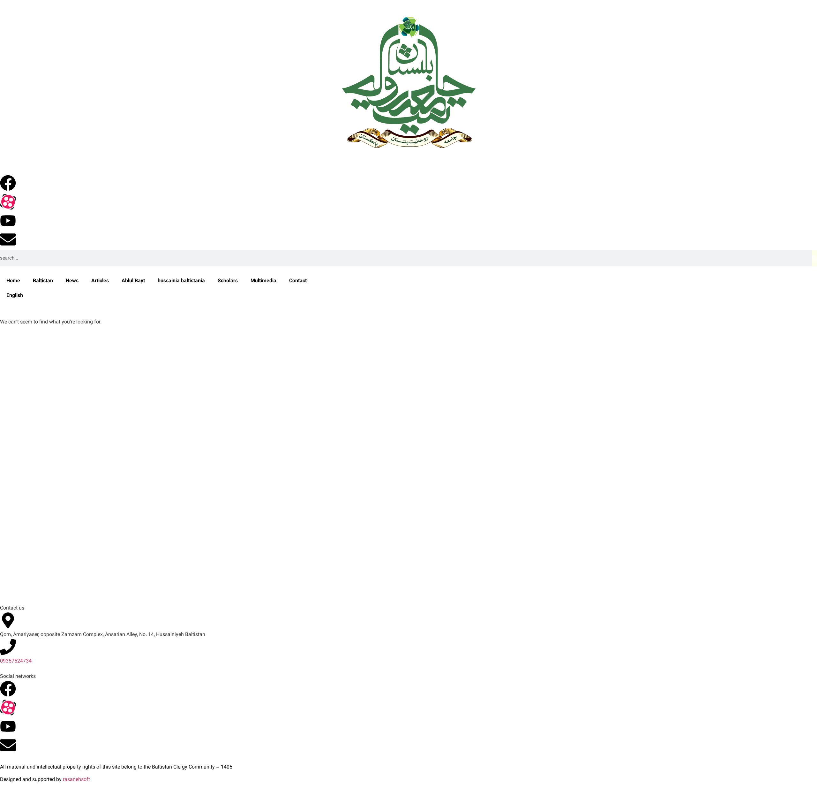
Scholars (228, 281)
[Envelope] (8, 239)
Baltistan (43, 281)
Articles (100, 281)
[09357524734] (8, 647)
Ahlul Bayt (133, 281)
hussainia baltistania (181, 281)
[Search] (814, 258)
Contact (298, 281)
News (72, 281)
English (14, 296)
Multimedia (263, 281)
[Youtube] (8, 221)
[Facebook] (8, 183)
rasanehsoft (76, 780)
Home (13, 281)
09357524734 (16, 661)
